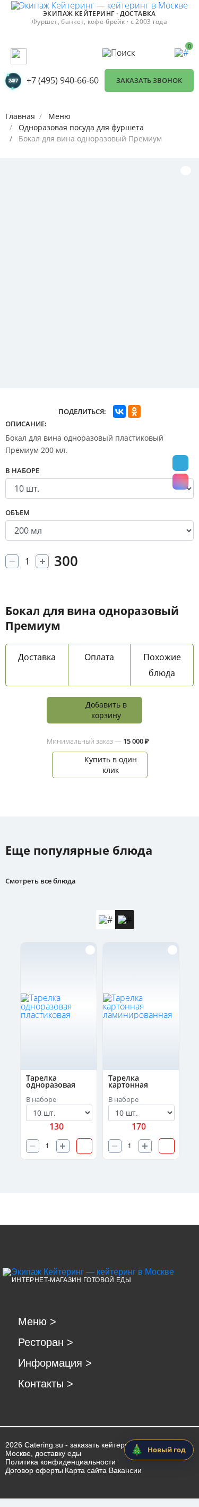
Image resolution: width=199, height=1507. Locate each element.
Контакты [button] (45, 1384)
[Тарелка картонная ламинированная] (141, 1006)
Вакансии (125, 1470)
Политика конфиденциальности (60, 1462)
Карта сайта (86, 1470)
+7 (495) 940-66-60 (63, 80)
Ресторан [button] (45, 1342)
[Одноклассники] (134, 411)
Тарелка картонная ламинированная (141, 1081)
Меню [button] (37, 1321)
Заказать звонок (149, 80)
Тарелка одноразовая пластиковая (50, 1081)
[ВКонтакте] (119, 411)
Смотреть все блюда (40, 881)
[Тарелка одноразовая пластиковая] (59, 1006)
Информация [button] (55, 1363)
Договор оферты (34, 1470)
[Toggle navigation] (19, 56)
